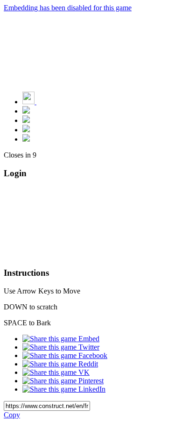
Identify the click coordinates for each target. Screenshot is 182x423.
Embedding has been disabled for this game (68, 8)
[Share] (26, 130)
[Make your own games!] (49, 102)
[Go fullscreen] (26, 139)
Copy (12, 415)
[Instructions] (26, 120)
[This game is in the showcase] (26, 111)
